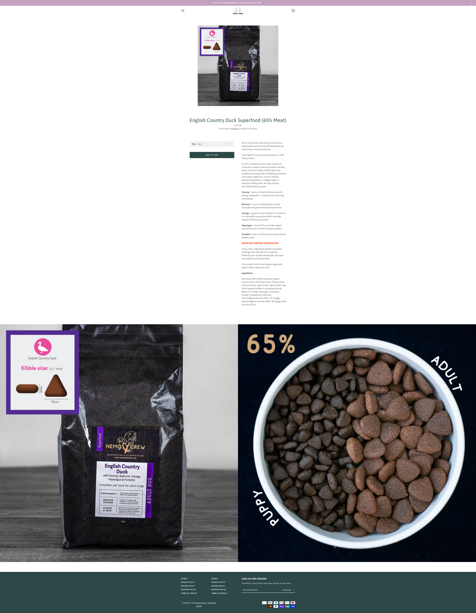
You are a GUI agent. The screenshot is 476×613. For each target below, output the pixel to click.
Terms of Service (189, 593)
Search (184, 579)
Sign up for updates (254, 578)
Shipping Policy (188, 589)
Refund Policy (188, 586)
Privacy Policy (188, 582)
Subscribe (287, 590)
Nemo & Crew (201, 603)
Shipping (234, 128)
